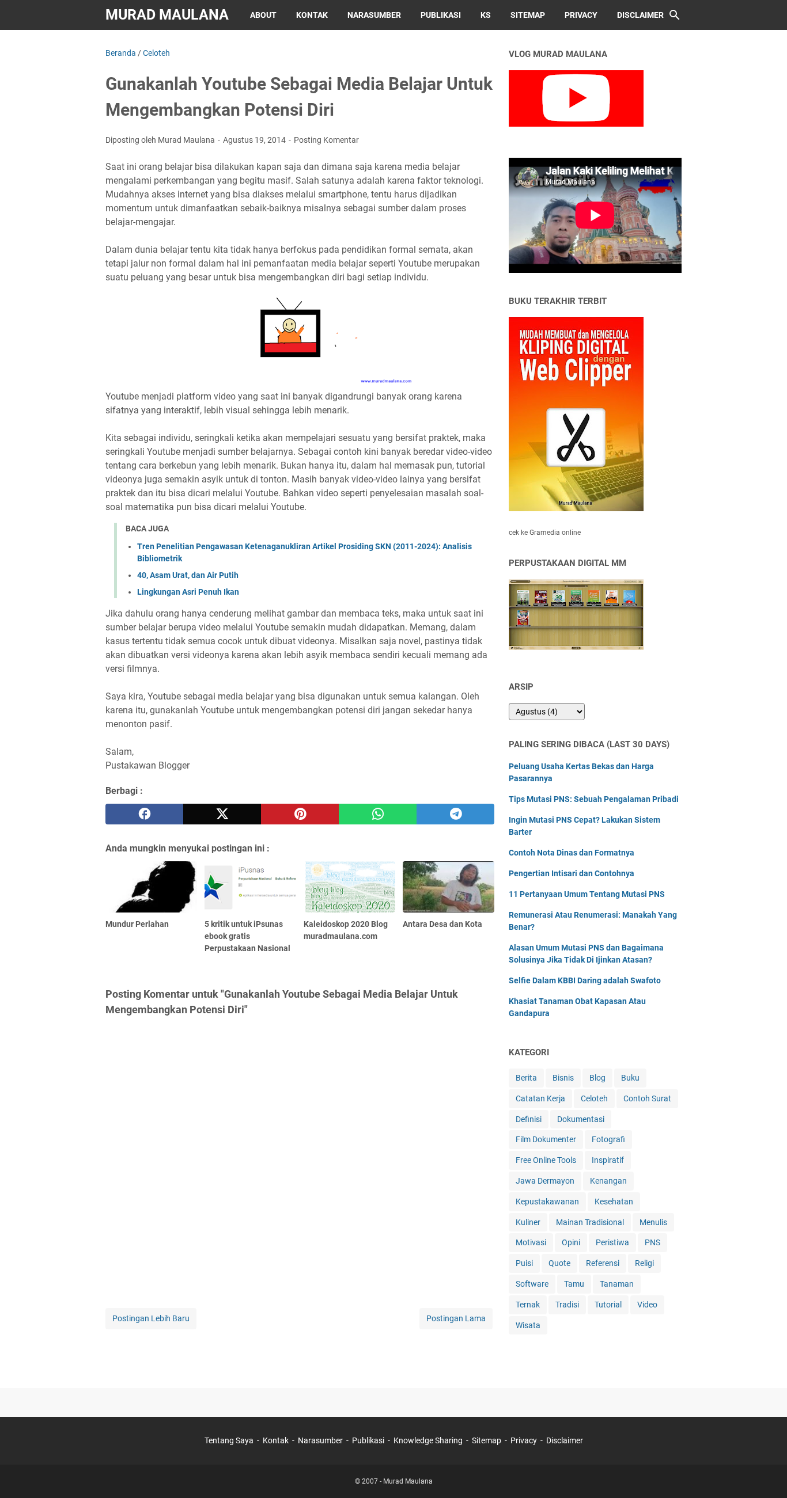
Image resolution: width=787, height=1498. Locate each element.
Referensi (602, 1263)
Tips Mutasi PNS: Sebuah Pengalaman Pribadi (594, 799)
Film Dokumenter (546, 1139)
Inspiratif (608, 1160)
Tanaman (617, 1283)
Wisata (528, 1325)
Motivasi (531, 1242)
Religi (644, 1263)
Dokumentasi (580, 1119)
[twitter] (222, 814)
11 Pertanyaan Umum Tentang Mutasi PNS (587, 894)
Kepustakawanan (547, 1201)
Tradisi (567, 1304)
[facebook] (144, 814)
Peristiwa (612, 1242)
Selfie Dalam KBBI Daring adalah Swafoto (585, 980)
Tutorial (608, 1304)
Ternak (528, 1304)
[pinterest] (300, 814)
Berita (526, 1077)
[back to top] (763, 1472)
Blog (597, 1077)
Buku (630, 1077)
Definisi (529, 1119)
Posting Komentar (326, 140)
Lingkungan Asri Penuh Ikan (188, 591)
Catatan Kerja (540, 1098)
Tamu (574, 1283)
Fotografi (608, 1139)
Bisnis (563, 1077)
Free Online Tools (546, 1160)
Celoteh (594, 1098)
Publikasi (441, 15)
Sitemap (527, 15)
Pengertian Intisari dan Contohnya (571, 873)
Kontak (312, 15)
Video (647, 1304)
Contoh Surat (647, 1098)
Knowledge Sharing (428, 1440)
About (263, 15)
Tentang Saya (229, 1440)
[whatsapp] (378, 814)
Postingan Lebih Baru (151, 1318)
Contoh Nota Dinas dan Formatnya (571, 852)
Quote (559, 1263)
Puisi (524, 1263)
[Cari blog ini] (675, 15)
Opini (571, 1242)
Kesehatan (614, 1201)
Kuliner (528, 1222)
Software (532, 1283)
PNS (652, 1242)
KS (485, 15)
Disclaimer (640, 15)
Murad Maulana (167, 14)
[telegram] (455, 814)
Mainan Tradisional (590, 1222)
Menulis (653, 1222)
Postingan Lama (456, 1318)
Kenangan (608, 1180)
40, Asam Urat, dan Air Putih (188, 575)
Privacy (581, 15)
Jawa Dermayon (545, 1180)
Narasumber (374, 15)
